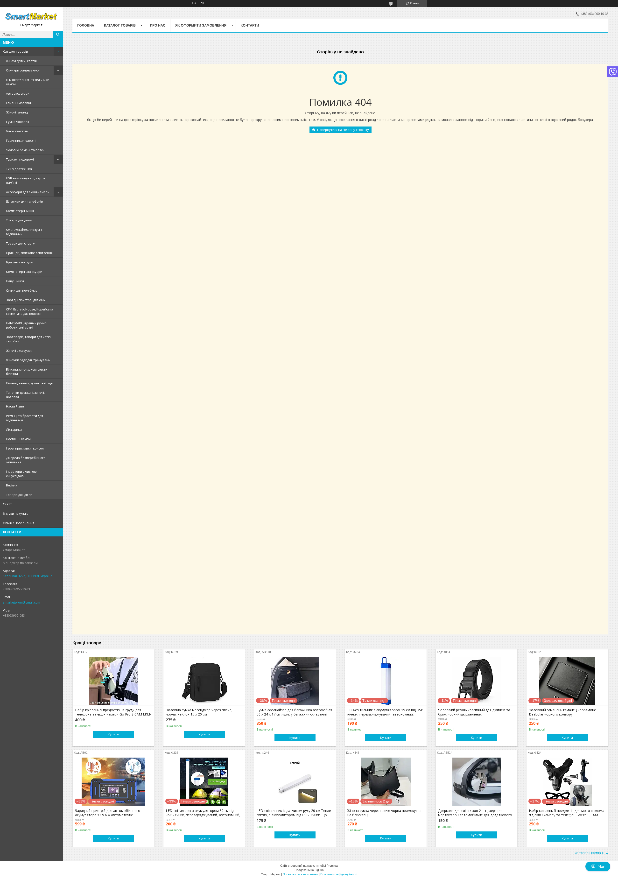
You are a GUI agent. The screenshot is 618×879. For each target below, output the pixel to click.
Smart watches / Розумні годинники (24, 231)
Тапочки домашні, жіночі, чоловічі (25, 394)
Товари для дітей (19, 494)
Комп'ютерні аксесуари (24, 271)
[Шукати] (58, 34)
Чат (601, 866)
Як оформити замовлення (200, 25)
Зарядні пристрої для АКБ (25, 300)
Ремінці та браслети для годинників (24, 418)
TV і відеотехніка (19, 169)
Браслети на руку (19, 262)
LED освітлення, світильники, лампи (28, 81)
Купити (113, 734)
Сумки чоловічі (17, 122)
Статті (8, 504)
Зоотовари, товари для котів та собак (28, 339)
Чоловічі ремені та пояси (25, 150)
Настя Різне (15, 406)
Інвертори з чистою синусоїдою (21, 473)
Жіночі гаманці (17, 112)
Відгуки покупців (15, 513)
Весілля (11, 485)
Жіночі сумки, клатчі (21, 61)
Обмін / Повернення (18, 523)
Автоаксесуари (17, 93)
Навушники (15, 281)
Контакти (250, 25)
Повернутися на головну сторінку (343, 129)
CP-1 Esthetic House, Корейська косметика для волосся (29, 311)
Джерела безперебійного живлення (25, 460)
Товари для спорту (20, 243)
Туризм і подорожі (20, 159)
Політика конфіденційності (338, 874)
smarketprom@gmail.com (21, 602)
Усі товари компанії (589, 853)
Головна (85, 25)
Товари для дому (19, 220)
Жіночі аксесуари (19, 350)
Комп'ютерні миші (20, 211)
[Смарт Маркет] (31, 16)
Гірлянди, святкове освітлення (29, 253)
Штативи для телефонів (24, 201)
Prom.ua (332, 865)
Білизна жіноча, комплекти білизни (26, 371)
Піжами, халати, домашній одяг (30, 383)
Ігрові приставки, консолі (25, 448)
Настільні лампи (18, 439)
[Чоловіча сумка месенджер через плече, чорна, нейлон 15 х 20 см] (204, 681)
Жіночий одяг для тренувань (28, 360)
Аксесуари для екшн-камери (27, 192)
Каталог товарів (15, 51)
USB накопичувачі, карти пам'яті (25, 180)
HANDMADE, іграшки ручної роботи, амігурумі (26, 325)
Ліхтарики (14, 429)
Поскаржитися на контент (300, 874)
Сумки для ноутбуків (21, 290)
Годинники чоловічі (21, 140)
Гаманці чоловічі (19, 103)
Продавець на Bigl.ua (309, 870)
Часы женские (17, 131)
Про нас (157, 25)
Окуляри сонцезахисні (23, 70)
